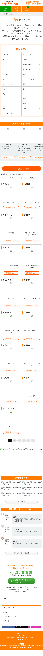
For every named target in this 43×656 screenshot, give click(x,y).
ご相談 (16, 10)
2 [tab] (17, 448)
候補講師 (27, 9)
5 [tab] (26, 448)
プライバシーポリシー (10, 608)
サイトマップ (7, 603)
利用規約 (6, 612)
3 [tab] (20, 448)
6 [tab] (29, 448)
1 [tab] (14, 448)
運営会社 (6, 621)
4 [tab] (23, 448)
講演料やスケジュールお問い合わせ (23, 581)
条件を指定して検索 (21, 169)
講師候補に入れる (8, 158)
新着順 (32, 178)
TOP (2, 14)
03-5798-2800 (23, 572)
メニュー (37, 10)
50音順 (11, 178)
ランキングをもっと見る (21, 553)
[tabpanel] (21, 449)
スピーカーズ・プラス (10, 616)
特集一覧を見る (21, 502)
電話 (5, 10)
